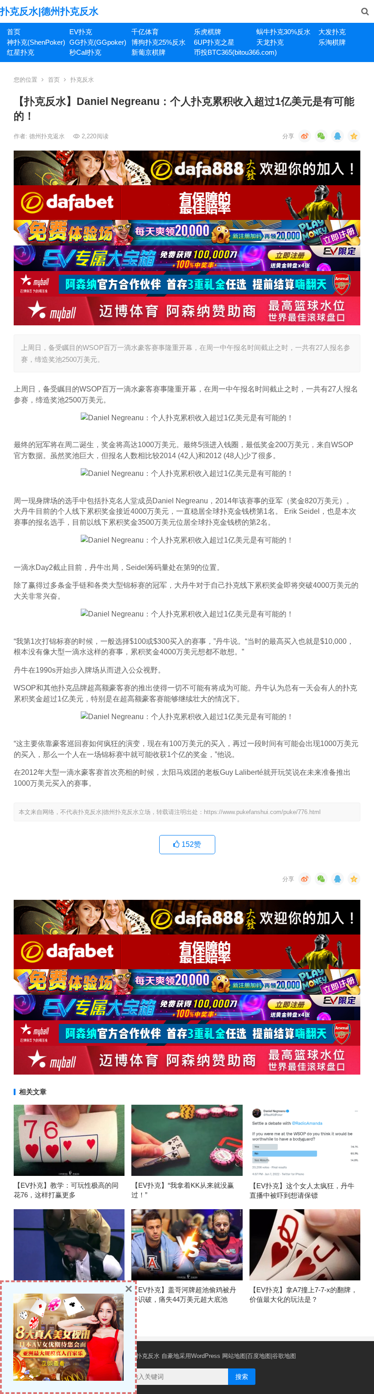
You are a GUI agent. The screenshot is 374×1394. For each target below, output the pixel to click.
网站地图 (234, 1355)
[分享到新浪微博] (304, 136)
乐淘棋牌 (332, 42)
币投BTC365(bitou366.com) (221, 52)
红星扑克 (20, 52)
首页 (14, 32)
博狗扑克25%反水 (158, 42)
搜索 (241, 1376)
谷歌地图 (284, 1355)
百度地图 (259, 1355)
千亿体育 (145, 32)
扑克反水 (82, 79)
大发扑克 (332, 32)
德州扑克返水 (48, 136)
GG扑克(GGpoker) (97, 42)
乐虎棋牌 (207, 32)
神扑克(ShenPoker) (34, 42)
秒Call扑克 (85, 52)
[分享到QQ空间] (354, 136)
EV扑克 (80, 32)
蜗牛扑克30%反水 (283, 32)
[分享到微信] (321, 136)
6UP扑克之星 (214, 42)
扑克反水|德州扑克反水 (49, 11)
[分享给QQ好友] (337, 136)
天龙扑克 (270, 42)
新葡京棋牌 (148, 52)
